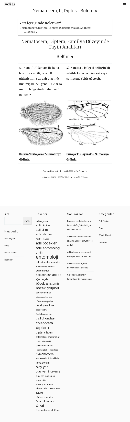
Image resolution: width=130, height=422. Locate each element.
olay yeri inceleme (48, 371)
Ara (6, 214)
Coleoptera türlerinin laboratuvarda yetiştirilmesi (79, 277)
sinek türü (41, 380)
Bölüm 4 (32, 31)
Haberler (8, 260)
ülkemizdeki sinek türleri (48, 410)
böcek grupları (47, 288)
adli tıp (56, 275)
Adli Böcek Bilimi (42, 239)
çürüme (39, 393)
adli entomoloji (47, 255)
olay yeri (42, 367)
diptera (42, 328)
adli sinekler (42, 270)
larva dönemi (43, 362)
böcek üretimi (41, 310)
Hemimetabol (41, 350)
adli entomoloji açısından (48, 262)
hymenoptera (45, 354)
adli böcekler (46, 243)
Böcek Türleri (10, 253)
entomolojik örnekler (44, 341)
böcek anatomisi (48, 283)
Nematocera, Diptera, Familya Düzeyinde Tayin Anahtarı (56, 27)
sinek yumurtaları (44, 384)
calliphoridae (45, 318)
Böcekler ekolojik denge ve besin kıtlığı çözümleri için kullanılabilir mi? (79, 225)
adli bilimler (44, 234)
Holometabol (53, 350)
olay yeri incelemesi (45, 376)
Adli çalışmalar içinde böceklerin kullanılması (77, 265)
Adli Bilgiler (9, 238)
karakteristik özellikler (48, 358)
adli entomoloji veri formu (46, 266)
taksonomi (54, 388)
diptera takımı (45, 332)
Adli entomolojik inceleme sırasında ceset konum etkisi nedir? (80, 240)
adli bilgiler (43, 225)
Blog (6, 245)
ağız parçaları (42, 279)
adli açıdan (42, 221)
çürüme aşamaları (44, 397)
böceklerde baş (43, 292)
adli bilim (42, 229)
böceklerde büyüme (44, 297)
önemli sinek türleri (45, 403)
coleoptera (44, 323)
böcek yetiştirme (45, 305)
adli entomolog (48, 248)
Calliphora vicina (44, 314)
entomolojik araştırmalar (47, 337)
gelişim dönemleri (44, 345)
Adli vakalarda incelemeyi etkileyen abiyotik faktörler (79, 254)
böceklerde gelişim (45, 301)
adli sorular (43, 275)
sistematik (41, 388)
